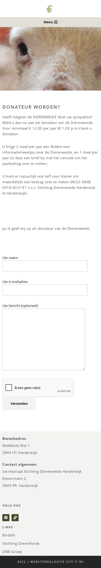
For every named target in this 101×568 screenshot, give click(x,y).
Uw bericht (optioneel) (20, 305)
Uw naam (10, 257)
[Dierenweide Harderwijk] (50, 8)
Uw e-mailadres (15, 281)
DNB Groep (12, 551)
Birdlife (8, 535)
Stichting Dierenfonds (21, 543)
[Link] (15, 517)
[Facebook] (5, 517)
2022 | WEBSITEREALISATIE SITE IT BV (50, 562)
